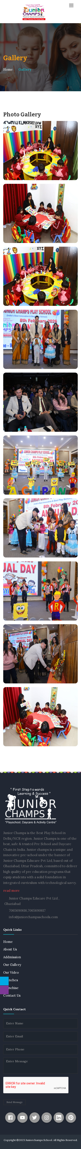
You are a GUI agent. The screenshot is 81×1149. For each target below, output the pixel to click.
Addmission (12, 957)
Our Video (11, 972)
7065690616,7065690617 (27, 910)
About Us (10, 949)
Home (8, 69)
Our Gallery (12, 965)
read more (11, 890)
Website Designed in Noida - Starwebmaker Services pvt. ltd (40, 1144)
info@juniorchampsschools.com (33, 917)
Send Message (14, 1102)
